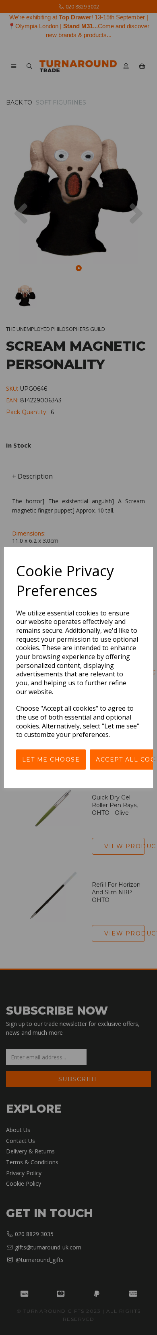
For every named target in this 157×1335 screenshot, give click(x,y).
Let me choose (51, 759)
